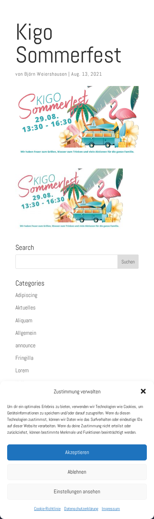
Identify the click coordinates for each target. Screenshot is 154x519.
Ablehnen (77, 471)
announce (25, 345)
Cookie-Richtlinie (47, 509)
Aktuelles (25, 307)
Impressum (111, 509)
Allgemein (25, 333)
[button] (143, 391)
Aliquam (23, 320)
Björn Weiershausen (45, 74)
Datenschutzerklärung (81, 509)
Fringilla (24, 358)
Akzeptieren (77, 452)
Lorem (22, 370)
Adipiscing (26, 295)
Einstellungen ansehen (77, 491)
